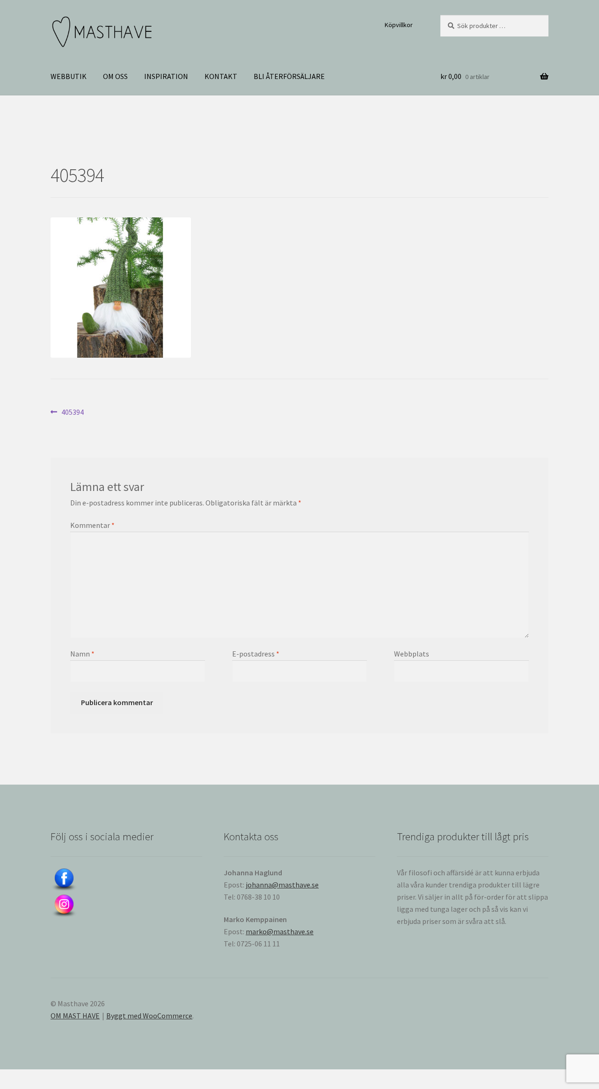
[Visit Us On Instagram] (126, 906)
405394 (72, 412)
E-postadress (255, 653)
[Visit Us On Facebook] (126, 880)
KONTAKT (221, 76)
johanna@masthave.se (282, 884)
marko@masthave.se (280, 931)
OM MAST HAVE (75, 1015)
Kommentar (92, 525)
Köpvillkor (399, 25)
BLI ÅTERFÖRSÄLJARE (289, 76)
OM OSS (115, 76)
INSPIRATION (166, 76)
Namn (82, 653)
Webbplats (411, 653)
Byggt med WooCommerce (149, 1015)
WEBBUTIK (69, 76)
